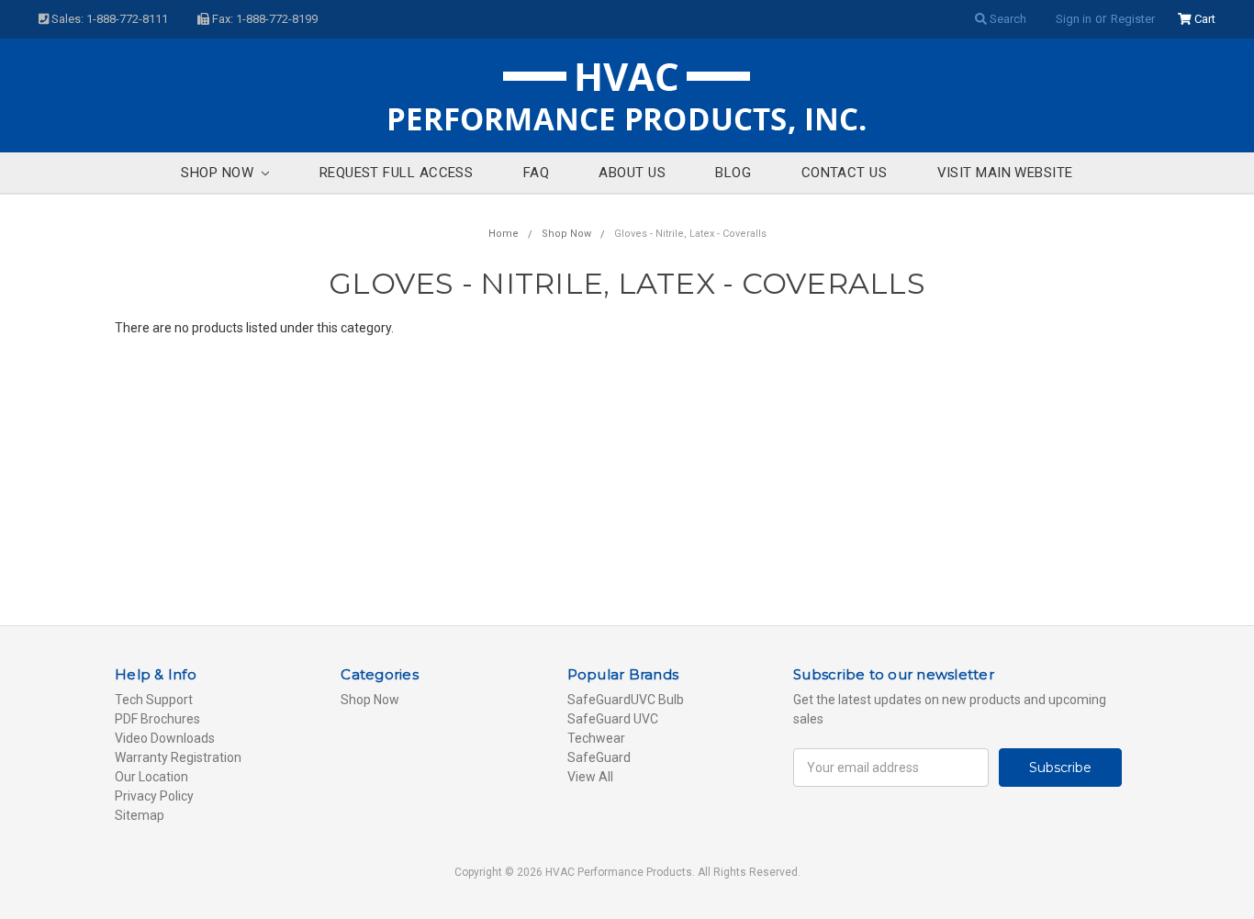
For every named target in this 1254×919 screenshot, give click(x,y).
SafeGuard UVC (612, 719)
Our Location (151, 776)
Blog (733, 172)
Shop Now (219, 172)
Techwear (596, 738)
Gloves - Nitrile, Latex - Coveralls (690, 234)
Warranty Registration (178, 757)
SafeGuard (599, 757)
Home (503, 234)
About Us (632, 172)
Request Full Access (396, 172)
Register (1133, 19)
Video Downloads (165, 738)
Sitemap (139, 815)
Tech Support (154, 699)
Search (1006, 19)
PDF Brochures (157, 719)
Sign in (1074, 19)
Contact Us (844, 172)
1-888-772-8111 (127, 19)
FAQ (536, 172)
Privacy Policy (154, 796)
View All (590, 776)
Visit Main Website (1005, 172)
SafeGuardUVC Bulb (625, 699)
